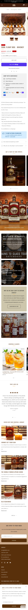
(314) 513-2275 (4, 552)
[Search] (26, 5)
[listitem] (14, 1)
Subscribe (14, 606)
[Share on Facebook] (11, 71)
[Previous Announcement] (1, 2)
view (14, 173)
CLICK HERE (12, 136)
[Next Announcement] (27, 2)
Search (3, 570)
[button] (12, 417)
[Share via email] (16, 71)
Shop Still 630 (4, 572)
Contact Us (3, 574)
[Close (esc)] (26, 586)
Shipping (3, 53)
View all (13, 515)
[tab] (13, 188)
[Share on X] (14, 71)
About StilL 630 (4, 577)
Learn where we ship (14, 306)
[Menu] (2, 5)
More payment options (14, 68)
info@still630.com (5, 550)
